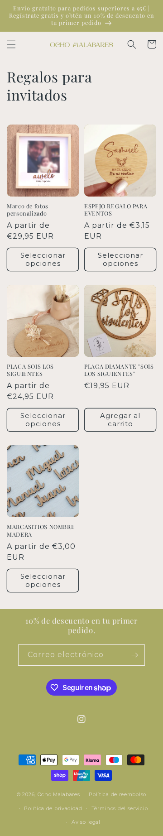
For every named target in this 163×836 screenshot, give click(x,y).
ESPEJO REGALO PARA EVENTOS (115, 209)
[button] (11, 44)
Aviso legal (86, 822)
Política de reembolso (117, 794)
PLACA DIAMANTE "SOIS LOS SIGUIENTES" (119, 370)
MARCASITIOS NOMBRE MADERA (41, 530)
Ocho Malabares (59, 794)
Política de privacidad (53, 808)
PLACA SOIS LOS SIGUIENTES (30, 370)
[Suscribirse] (134, 655)
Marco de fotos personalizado (27, 209)
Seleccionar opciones (43, 259)
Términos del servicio (119, 808)
